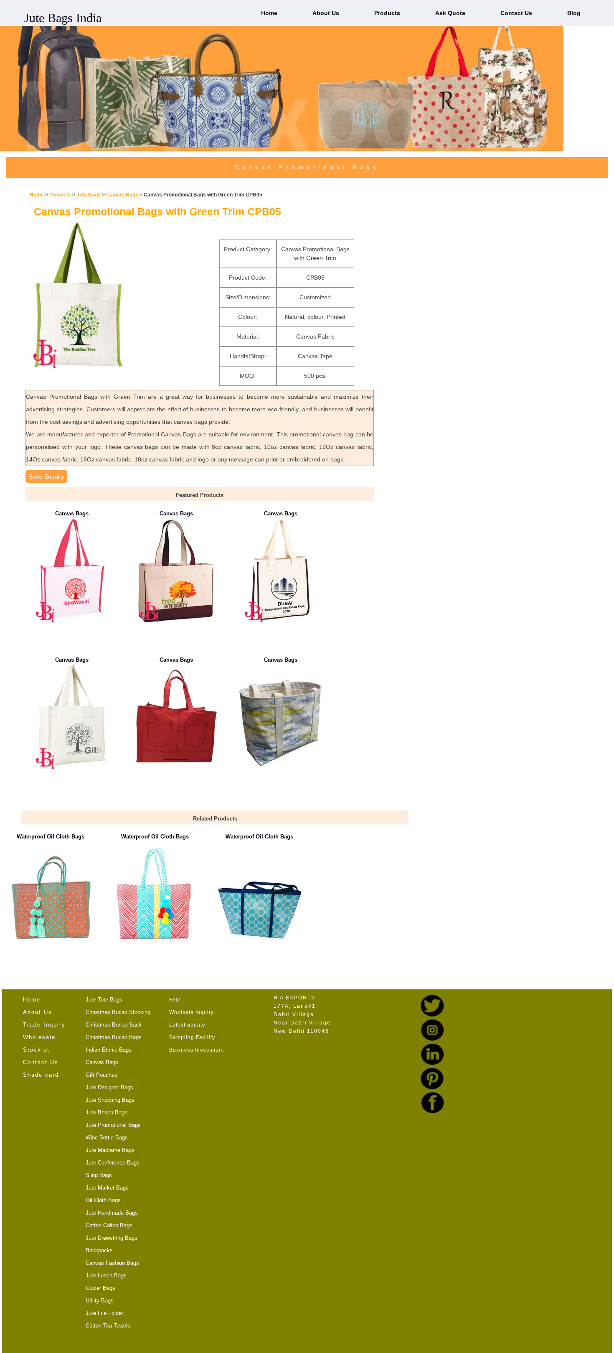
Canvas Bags (123, 195)
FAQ (174, 1000)
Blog (574, 13)
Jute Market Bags (107, 1188)
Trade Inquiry (44, 1025)
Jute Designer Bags (109, 1087)
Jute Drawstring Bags (111, 1238)
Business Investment (196, 1050)
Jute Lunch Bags (106, 1275)
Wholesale (39, 1037)
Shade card (41, 1075)
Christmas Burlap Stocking (118, 1012)
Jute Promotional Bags (113, 1125)
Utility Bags (100, 1300)
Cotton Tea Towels (108, 1325)
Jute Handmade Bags (112, 1213)
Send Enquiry (46, 476)
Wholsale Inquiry (191, 1012)
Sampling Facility (192, 1037)
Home (269, 13)
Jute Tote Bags (104, 999)
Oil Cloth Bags (103, 1200)
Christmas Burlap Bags (114, 1037)
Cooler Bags (100, 1288)
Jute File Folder (104, 1313)
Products (387, 13)
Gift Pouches (101, 1075)
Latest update (187, 1025)
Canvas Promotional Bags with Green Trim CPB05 (157, 211)
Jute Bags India (62, 18)
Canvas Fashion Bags (112, 1263)
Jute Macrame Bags (110, 1150)
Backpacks (99, 1250)
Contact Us (516, 13)
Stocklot (36, 1050)
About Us (325, 13)
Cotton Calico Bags (109, 1225)
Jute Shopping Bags (110, 1100)
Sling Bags (99, 1175)
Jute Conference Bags (113, 1162)
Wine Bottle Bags (107, 1137)
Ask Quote (450, 13)
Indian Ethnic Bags (109, 1050)
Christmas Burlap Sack (114, 1025)
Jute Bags (88, 195)
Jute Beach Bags (106, 1112)
